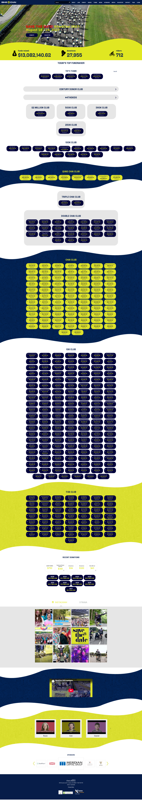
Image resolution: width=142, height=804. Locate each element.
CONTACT (127, 2)
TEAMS (95, 2)
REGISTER (47, 35)
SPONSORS (107, 2)
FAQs (133, 2)
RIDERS (89, 2)
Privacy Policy (71, 787)
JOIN (78, 2)
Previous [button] (31, 728)
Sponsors (71, 755)
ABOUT (73, 2)
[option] (45, 730)
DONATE (84, 2)
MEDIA (100, 2)
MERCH (113, 2)
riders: (119, 53)
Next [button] (110, 728)
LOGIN (138, 2)
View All (115, 71)
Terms (60, 793)
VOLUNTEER (120, 2)
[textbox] (63, 2)
